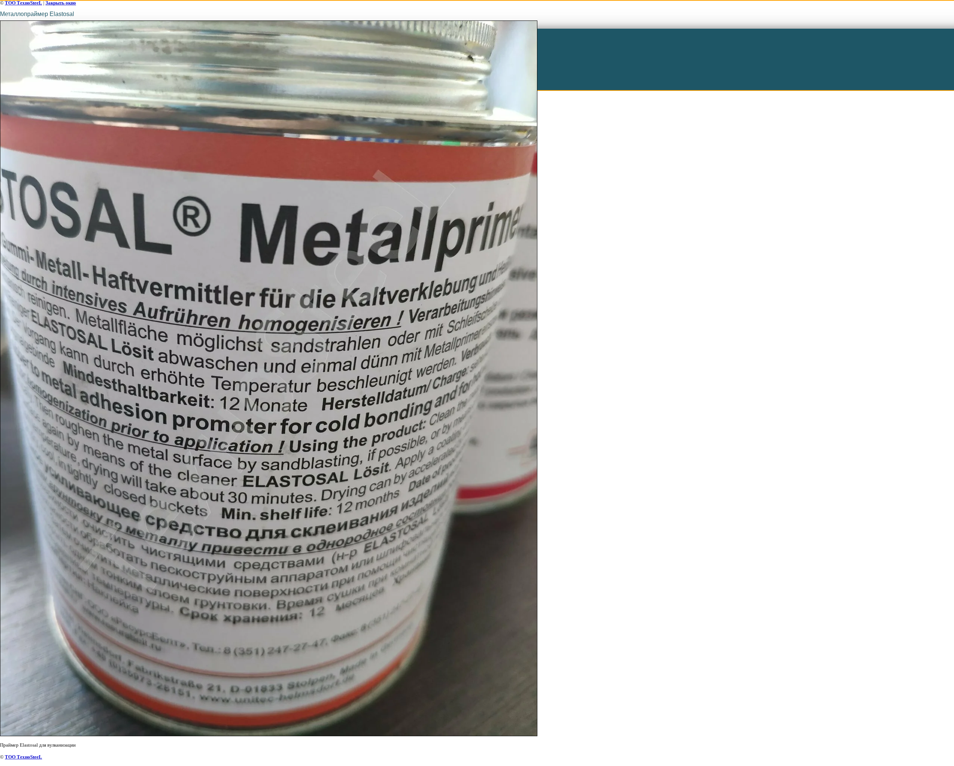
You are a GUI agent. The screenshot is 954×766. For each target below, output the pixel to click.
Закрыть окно (60, 3)
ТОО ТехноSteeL (23, 3)
